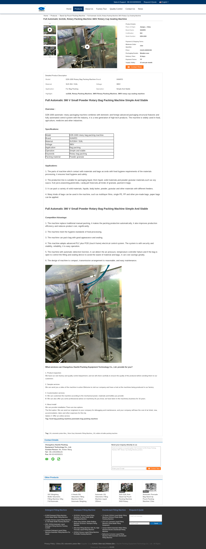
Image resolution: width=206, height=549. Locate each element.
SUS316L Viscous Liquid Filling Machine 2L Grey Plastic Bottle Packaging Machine (84, 517)
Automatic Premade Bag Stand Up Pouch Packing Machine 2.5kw (150, 497)
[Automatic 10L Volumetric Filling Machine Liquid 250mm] (103, 487)
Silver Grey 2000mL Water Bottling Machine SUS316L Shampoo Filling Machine (85, 523)
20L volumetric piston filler (57, 433)
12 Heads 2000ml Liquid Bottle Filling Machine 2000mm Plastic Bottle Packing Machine (114, 517)
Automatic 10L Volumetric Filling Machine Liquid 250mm (101, 497)
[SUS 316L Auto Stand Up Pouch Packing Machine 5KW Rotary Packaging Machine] (126, 487)
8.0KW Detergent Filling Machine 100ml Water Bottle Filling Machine (56, 516)
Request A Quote (150, 2)
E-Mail (94, 544)
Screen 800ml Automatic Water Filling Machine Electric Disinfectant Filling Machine (114, 529)
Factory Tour (101, 9)
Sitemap (102, 544)
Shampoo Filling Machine (84, 510)
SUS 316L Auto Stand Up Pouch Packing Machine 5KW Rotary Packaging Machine (126, 498)
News (140, 9)
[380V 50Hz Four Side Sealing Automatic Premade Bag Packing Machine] (87, 47)
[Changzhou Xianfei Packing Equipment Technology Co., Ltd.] (51, 9)
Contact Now (136, 67)
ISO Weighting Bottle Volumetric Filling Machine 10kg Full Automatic (55, 497)
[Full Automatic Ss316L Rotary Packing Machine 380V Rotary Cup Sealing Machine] (49, 40)
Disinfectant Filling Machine (114, 510)
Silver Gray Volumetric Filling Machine (79, 433)
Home (69, 9)
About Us (89, 9)
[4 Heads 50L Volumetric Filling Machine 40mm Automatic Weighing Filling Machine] (79, 487)
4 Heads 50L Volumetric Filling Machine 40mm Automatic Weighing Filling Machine (78, 498)
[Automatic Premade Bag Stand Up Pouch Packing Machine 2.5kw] (150, 487)
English (164, 2)
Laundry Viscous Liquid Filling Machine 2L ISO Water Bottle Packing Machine (58, 520)
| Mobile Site (110, 544)
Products (78, 9)
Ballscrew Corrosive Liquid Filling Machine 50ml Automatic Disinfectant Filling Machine (114, 535)
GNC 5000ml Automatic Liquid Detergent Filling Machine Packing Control (56, 526)
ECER (112, 547)
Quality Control (116, 9)
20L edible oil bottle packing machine (105, 433)
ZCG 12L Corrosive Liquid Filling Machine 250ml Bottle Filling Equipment (113, 523)
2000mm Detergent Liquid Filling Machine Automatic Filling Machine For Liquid (57, 532)
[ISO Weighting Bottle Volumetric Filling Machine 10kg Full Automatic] (55, 487)
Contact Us (130, 9)
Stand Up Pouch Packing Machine (72, 16)
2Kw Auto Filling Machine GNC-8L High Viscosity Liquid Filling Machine (86, 528)
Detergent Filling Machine (56, 510)
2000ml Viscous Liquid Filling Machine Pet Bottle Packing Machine (86, 533)
